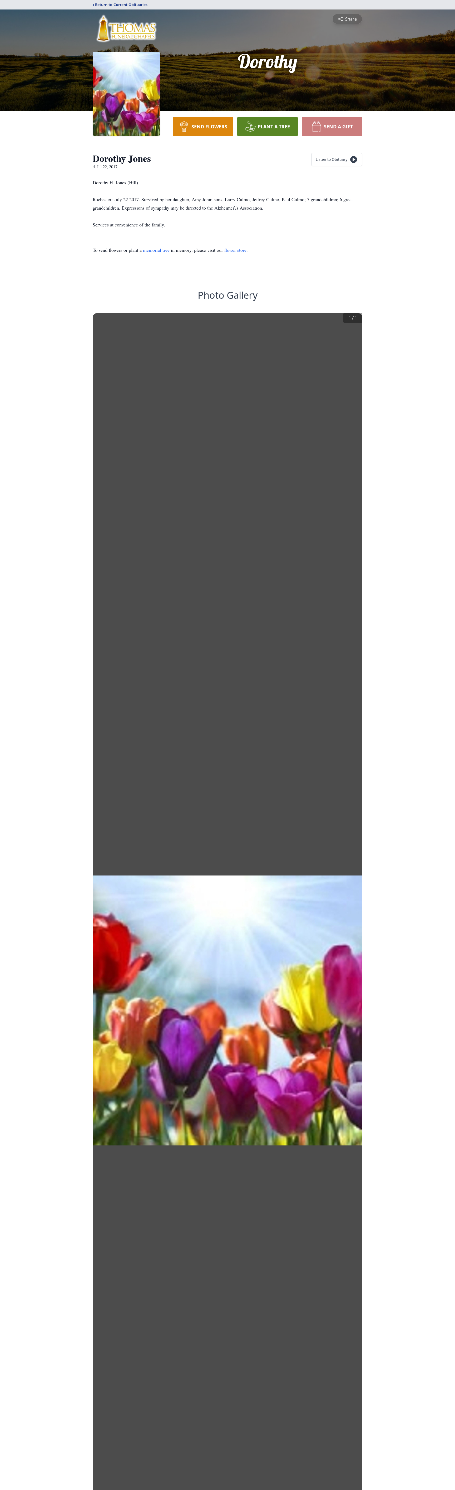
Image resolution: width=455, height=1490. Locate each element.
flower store (235, 250)
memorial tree (156, 250)
